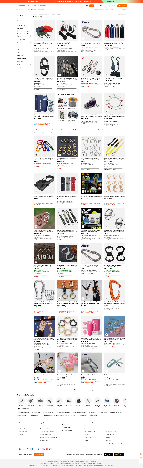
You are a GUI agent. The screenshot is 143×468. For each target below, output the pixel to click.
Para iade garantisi (44, 428)
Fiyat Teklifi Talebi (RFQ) (67, 430)
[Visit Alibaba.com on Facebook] (106, 443)
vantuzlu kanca (94, 415)
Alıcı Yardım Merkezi (88, 426)
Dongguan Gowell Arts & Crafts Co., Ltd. (90, 168)
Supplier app (69, 454)
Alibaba (35, 14)
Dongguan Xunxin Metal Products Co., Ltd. (114, 203)
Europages (93, 461)
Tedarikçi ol (108, 426)
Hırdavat (53, 14)
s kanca (46, 133)
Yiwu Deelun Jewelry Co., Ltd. (40, 275)
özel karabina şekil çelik (24, 412)
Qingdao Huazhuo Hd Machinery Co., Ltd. (90, 50)
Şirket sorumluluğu (23, 431)
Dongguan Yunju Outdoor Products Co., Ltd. (44, 203)
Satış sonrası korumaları (45, 434)
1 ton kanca (113, 129)
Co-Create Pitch (22, 428)
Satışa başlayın (109, 428)
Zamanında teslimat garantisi (47, 431)
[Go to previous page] (63, 390)
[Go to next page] (96, 390)
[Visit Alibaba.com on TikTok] (121, 443)
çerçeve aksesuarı (60, 415)
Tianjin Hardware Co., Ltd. (39, 311)
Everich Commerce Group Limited (42, 123)
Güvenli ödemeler (44, 426)
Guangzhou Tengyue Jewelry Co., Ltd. (66, 346)
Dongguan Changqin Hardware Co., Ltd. (90, 84)
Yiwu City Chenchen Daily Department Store (114, 48)
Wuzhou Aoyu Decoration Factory (65, 237)
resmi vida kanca (36, 412)
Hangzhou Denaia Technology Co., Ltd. (43, 347)
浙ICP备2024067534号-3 (109, 465)
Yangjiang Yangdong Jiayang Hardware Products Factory (114, 384)
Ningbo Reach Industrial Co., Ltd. (111, 84)
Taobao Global (77, 461)
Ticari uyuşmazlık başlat (89, 431)
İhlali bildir (86, 440)
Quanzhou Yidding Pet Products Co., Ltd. (43, 51)
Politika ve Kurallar (44, 440)
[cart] (105, 5)
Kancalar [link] (59, 14)
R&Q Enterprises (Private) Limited (65, 202)
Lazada (71, 461)
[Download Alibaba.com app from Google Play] (119, 454)
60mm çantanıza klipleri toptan (63, 412)
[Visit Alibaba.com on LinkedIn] (109, 443)
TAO (83, 461)
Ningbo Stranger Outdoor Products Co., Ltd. (91, 203)
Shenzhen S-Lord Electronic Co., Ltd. (42, 165)
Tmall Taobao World (64, 461)
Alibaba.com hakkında (24, 422)
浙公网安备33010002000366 (96, 465)
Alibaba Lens (26, 454)
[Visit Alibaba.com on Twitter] (112, 443)
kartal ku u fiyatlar (71, 415)
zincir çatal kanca (22, 415)
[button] (87, 6)
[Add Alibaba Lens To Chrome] (39, 454)
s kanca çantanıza (87, 129)
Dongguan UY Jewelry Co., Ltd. (111, 124)
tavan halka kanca (34, 415)
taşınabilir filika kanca (75, 133)
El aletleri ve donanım (44, 14)
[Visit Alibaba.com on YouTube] (118, 443)
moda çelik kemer (75, 129)
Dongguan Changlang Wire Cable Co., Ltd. (67, 51)
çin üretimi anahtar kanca (100, 129)
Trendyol (87, 461)
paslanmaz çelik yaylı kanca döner (59, 133)
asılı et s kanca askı (49, 412)
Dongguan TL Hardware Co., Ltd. (111, 275)
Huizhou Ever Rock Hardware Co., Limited (66, 88)
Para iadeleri (86, 434)
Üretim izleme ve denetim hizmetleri (48, 437)
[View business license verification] (85, 466)
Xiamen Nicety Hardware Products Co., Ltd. (67, 166)
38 (92, 390)
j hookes (92, 412)
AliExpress (50, 461)
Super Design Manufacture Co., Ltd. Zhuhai (91, 238)
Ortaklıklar (108, 437)
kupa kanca (38, 133)
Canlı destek (87, 428)
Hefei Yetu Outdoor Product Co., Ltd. (112, 308)
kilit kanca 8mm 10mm (116, 412)
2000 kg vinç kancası (47, 415)
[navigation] (24, 203)
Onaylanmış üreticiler (67, 427)
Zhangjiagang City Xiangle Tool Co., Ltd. (113, 168)
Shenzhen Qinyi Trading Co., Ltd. (64, 275)
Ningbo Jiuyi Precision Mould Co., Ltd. (42, 238)
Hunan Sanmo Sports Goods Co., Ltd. (89, 311)
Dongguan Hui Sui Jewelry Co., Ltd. (89, 122)
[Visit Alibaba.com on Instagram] (115, 443)
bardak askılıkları (83, 415)
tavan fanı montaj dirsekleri (80, 412)
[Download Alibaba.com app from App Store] (108, 454)
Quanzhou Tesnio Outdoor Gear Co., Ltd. (43, 88)
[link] (141, 454)
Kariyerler (21, 434)
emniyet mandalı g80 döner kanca (60, 129)
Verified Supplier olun (110, 434)
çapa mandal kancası (102, 412)
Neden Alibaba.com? (23, 426)
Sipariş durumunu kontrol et (112, 431)
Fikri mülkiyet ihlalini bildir (89, 437)
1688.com (56, 461)
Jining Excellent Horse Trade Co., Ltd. (65, 311)
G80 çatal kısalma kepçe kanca (42, 129)
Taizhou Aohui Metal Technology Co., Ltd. (113, 238)
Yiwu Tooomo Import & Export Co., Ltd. (66, 384)
